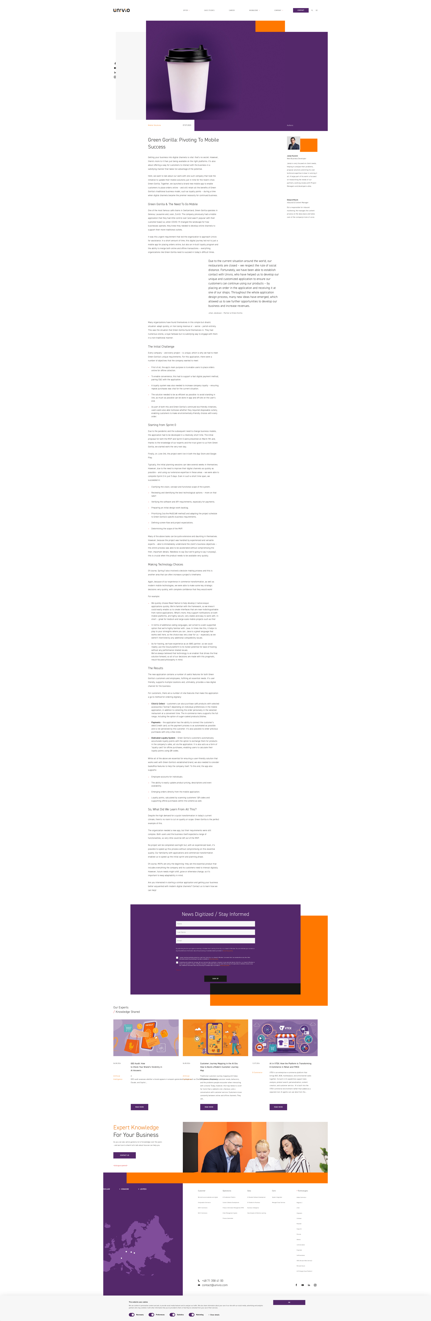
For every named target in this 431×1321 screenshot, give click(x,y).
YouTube (115, 68)
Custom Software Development (231, 1202)
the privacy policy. (228, 951)
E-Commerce (257, 1072)
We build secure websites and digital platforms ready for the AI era (208, 1198)
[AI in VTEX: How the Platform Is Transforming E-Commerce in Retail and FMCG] (285, 1040)
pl (312, 10)
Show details (214, 1315)
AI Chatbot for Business (253, 1202)
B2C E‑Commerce (202, 1213)
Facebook (115, 63)
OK (289, 1302)
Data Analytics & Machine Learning (256, 1213)
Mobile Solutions (154, 125)
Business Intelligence (253, 1208)
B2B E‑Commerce (202, 1208)
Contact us (124, 1155)
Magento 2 (299, 1202)
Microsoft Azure (301, 1266)
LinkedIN (115, 72)
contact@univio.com (215, 1285)
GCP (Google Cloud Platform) (304, 1271)
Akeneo (298, 1239)
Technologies (303, 1191)
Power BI (299, 1229)
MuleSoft (299, 1224)
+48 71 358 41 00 (212, 1281)
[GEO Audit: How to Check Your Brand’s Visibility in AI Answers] (146, 1040)
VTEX (298, 1208)
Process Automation (228, 1218)
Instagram (115, 77)
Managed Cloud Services (278, 1202)
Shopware (299, 1213)
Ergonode (299, 1250)
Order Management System (230, 1213)
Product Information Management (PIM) (233, 1208)
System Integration (277, 1197)
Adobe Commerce (301, 1197)
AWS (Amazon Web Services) (304, 1261)
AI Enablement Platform (229, 1197)
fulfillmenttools (301, 1255)
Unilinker (299, 1218)
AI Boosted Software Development (256, 1197)
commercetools (301, 1245)
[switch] (151, 1315)
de (317, 10)
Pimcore (299, 1234)
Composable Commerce (204, 1202)
